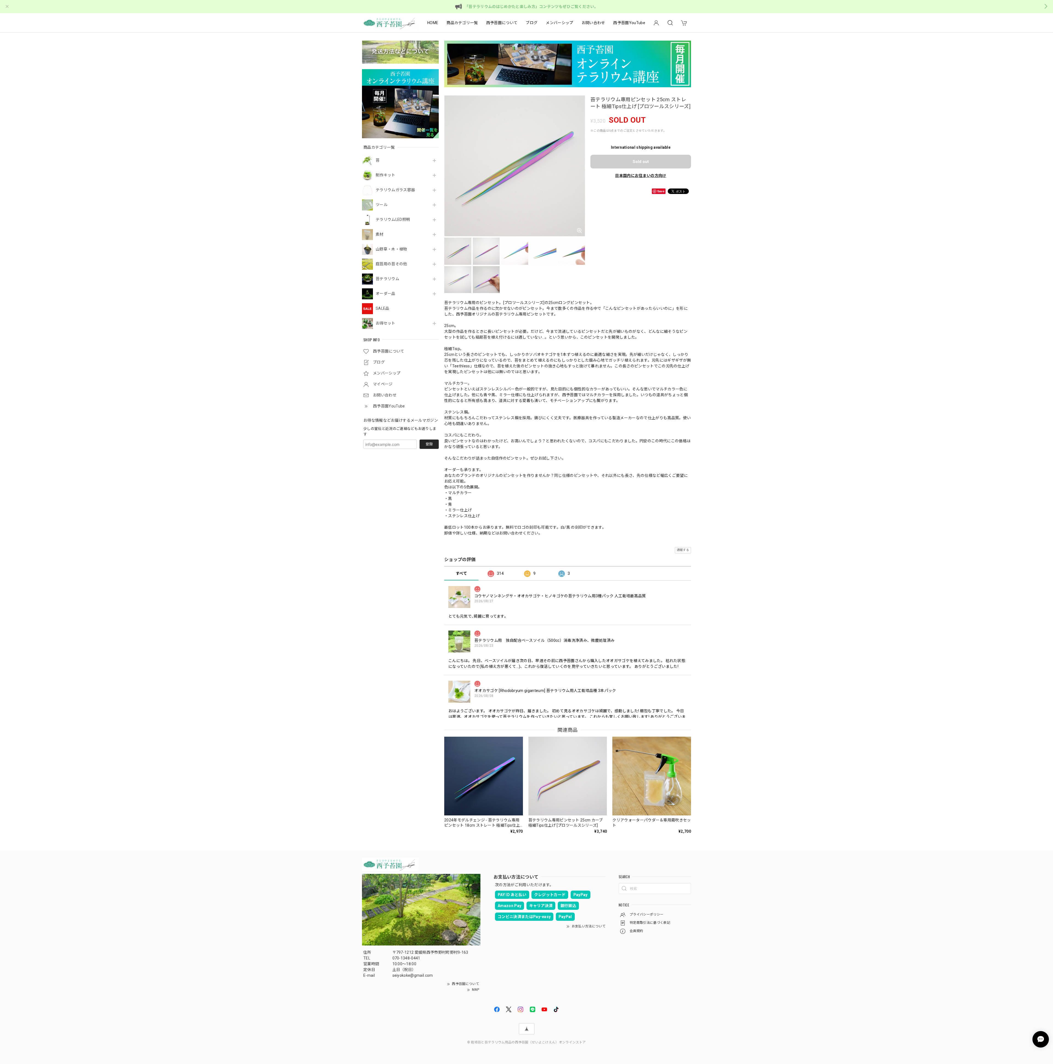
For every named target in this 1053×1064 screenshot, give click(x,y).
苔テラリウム (387, 279)
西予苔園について (502, 23)
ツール (381, 204)
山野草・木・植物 (391, 249)
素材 (380, 234)
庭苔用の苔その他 (391, 264)
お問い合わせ (593, 23)
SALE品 (382, 308)
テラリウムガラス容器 (395, 190)
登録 (429, 444)
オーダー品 (385, 293)
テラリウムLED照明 (393, 219)
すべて (461, 573)
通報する (683, 550)
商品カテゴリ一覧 (462, 23)
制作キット (385, 175)
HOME (432, 23)
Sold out (641, 161)
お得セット (385, 323)
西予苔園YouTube (629, 23)
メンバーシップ (559, 23)
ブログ (531, 23)
